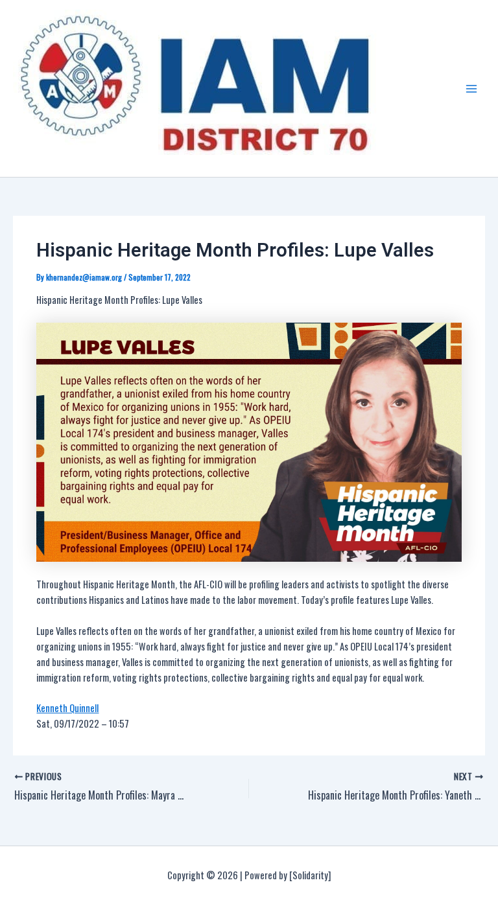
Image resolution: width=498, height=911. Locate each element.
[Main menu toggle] (471, 88)
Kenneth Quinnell (67, 708)
